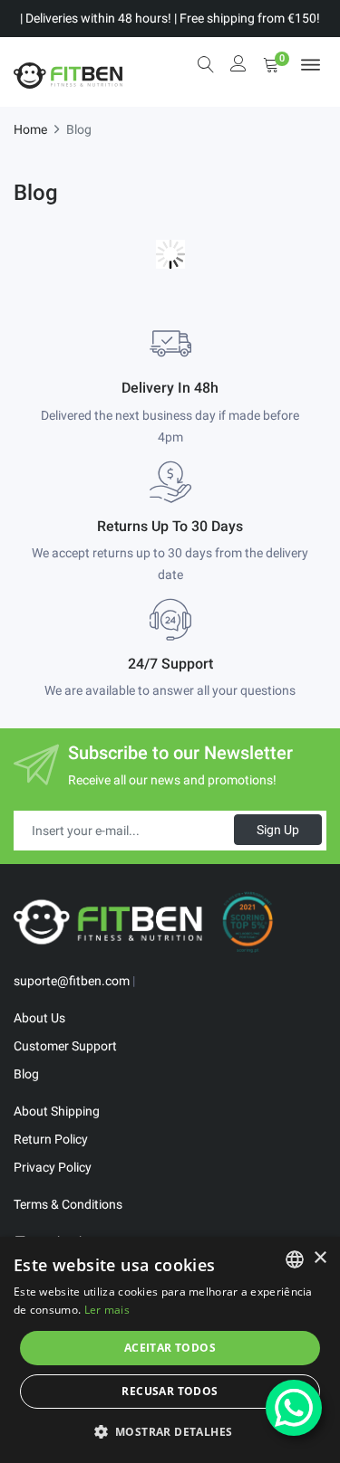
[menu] (310, 65)
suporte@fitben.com (72, 981)
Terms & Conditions (68, 1204)
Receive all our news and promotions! (172, 780)
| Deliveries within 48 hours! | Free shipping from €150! (170, 18)
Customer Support (65, 1046)
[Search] (205, 64)
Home (30, 129)
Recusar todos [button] (169, 1391)
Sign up (278, 829)
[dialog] (170, 1350)
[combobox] (295, 1259)
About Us (39, 1018)
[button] (170, 1431)
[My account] (238, 65)
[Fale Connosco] (294, 1408)
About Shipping (57, 1111)
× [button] (319, 1258)
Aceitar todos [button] (170, 1347)
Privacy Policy (53, 1167)
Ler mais (107, 1309)
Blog (26, 1074)
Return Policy (51, 1139)
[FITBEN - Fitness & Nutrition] (68, 72)
